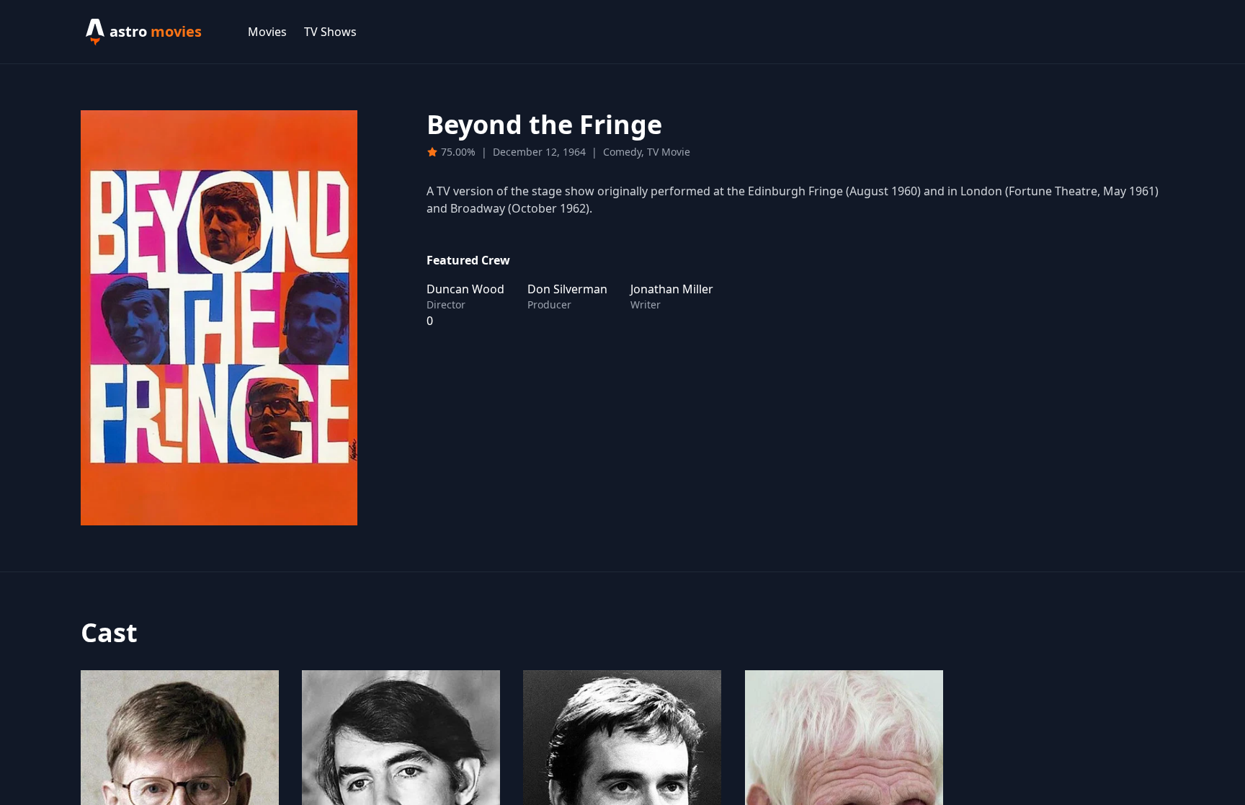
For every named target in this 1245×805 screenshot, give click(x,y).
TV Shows (330, 32)
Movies (267, 32)
